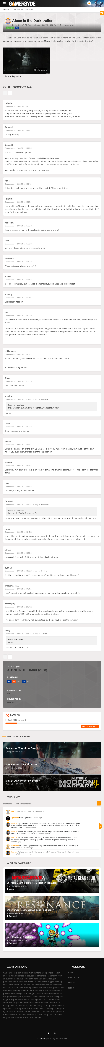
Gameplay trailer (13, 76)
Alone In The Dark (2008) (27, 670)
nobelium (9, 223)
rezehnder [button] (44, 504)
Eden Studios (12, 702)
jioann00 (9, 145)
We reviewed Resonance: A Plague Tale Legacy (30, 910)
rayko (7, 483)
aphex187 (15, 817)
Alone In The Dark (71, 37)
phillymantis (10, 351)
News (70, 972)
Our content (74, 977)
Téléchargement (40, 70)
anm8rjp (8, 396)
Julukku (8, 276)
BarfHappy (10, 603)
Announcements (23, 803)
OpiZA (8, 550)
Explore (71, 983)
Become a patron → (89, 726)
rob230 (8, 441)
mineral (8, 462)
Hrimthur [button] (44, 571)
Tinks (7, 378)
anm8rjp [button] (44, 634)
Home (6, 9)
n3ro (7, 312)
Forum (71, 988)
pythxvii (8, 568)
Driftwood (15, 846)
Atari (9, 693)
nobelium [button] (44, 399)
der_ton (14, 811)
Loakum (14, 823)
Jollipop (8, 294)
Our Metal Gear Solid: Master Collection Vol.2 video (32, 883)
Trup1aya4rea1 (12, 586)
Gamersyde (44, 1038)
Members (7, 803)
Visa (7, 240)
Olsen (7, 423)
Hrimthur (9, 103)
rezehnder (9, 258)
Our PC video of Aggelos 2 (20, 937)
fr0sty (7, 630)
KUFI (7, 181)
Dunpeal (9, 127)
